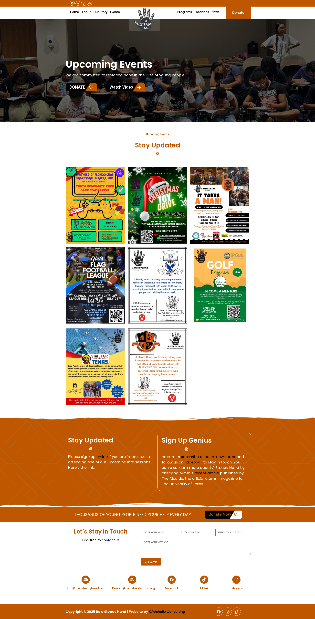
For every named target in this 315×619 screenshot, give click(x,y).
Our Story (100, 12)
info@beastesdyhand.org (85, 588)
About (86, 12)
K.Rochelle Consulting (167, 611)
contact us (110, 540)
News (216, 12)
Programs (184, 12)
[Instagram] (236, 580)
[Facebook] (72, 3)
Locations (202, 12)
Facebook (193, 462)
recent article (206, 473)
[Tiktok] (83, 3)
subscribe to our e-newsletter (208, 456)
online (102, 456)
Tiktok (204, 588)
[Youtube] (89, 3)
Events (115, 12)
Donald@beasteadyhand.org (133, 588)
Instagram (236, 588)
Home (74, 12)
